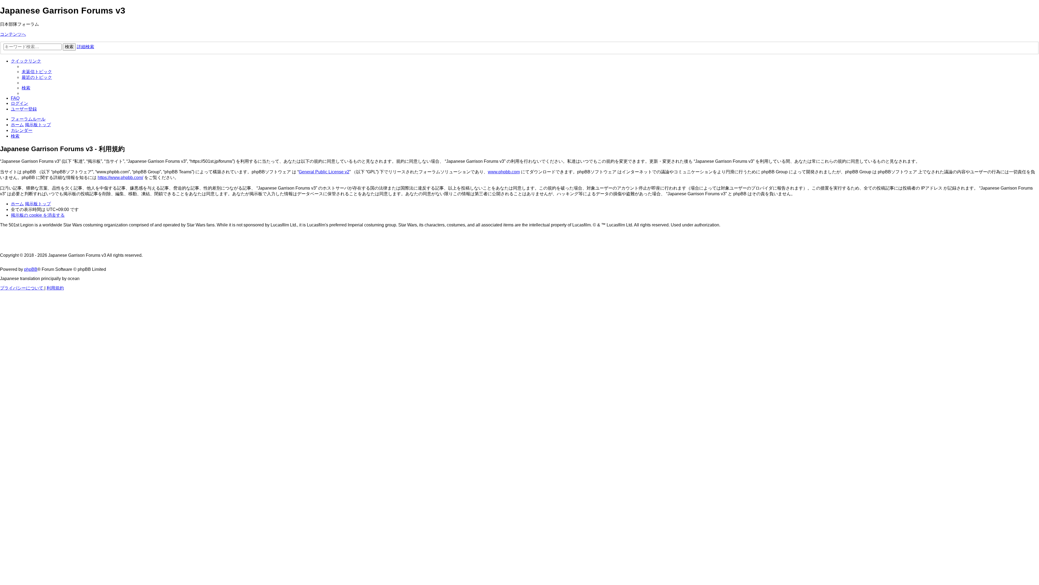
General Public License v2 (324, 172)
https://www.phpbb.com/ (120, 177)
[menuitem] (37, 71)
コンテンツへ (13, 34)
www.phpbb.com (504, 172)
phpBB (30, 269)
